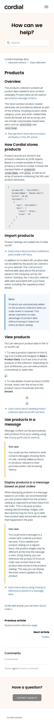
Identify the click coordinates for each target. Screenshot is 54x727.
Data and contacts (17, 62)
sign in (15, 668)
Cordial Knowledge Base (17, 59)
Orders (45, 636)
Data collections (38, 62)
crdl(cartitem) (35, 267)
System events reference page (21, 625)
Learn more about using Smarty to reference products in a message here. (27, 591)
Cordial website (14, 717)
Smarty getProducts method (24, 437)
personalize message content (20, 98)
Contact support (27, 697)
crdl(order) (33, 277)
